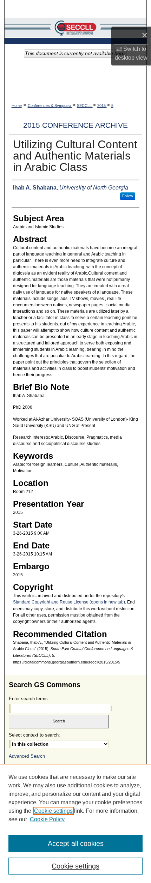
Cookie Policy (47, 819)
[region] (75, 823)
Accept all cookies (76, 843)
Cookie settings (53, 811)
